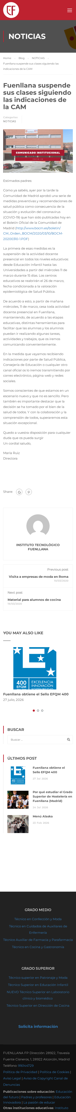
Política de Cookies (54, 1072)
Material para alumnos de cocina (34, 600)
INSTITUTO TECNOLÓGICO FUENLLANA (38, 547)
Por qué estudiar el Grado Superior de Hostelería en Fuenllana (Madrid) (52, 796)
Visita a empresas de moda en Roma (38, 577)
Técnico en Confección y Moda (38, 919)
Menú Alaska (43, 816)
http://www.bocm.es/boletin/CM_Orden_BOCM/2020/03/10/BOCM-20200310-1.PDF (33, 233)
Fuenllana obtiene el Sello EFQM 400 (36, 694)
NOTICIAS (9, 121)
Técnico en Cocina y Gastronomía (38, 947)
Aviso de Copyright (38, 1078)
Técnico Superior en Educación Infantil (38, 985)
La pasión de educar (39, 1102)
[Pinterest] (29, 492)
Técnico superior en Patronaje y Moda (38, 978)
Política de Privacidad (20, 1072)
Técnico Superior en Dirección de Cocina (38, 1006)
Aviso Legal (12, 1078)
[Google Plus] (19, 492)
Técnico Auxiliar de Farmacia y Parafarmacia (38, 940)
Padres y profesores (36, 1097)
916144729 (26, 1066)
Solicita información (38, 1026)
